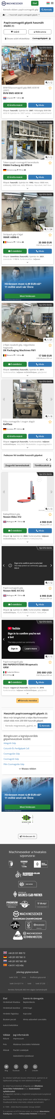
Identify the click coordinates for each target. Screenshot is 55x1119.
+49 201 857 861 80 (17, 961)
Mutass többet (28, 768)
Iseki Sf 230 (40, 983)
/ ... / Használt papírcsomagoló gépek (21, 15)
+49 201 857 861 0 (16, 957)
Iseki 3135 (13, 977)
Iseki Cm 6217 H (16, 983)
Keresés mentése (28, 700)
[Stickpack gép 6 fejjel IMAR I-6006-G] (27, 212)
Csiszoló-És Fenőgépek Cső (16, 748)
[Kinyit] (27, 116)
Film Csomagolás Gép (14, 764)
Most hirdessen (27, 296)
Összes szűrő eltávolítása (17, 38)
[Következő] (51, 65)
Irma (24, 977)
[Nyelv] (48, 3)
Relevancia (40, 31)
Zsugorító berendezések (17, 465)
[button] (52, 3)
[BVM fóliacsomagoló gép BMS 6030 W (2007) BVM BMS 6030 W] (27, 65)
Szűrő (16, 31)
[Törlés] (49, 38)
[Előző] (4, 65)
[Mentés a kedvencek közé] (50, 88)
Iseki (29, 983)
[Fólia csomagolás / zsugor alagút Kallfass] (27, 399)
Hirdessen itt (28, 836)
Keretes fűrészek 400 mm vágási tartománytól (27, 989)
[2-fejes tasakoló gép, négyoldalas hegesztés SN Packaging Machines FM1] (27, 322)
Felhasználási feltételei (28, 1114)
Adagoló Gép (10, 743)
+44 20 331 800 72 (16, 953)
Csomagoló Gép (11, 759)
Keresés (47, 9)
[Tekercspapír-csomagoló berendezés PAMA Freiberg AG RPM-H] (27, 140)
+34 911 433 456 (16, 965)
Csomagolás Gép (12, 753)
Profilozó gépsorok (38, 977)
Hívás (41, 105)
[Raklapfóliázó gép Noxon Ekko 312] (27, 491)
